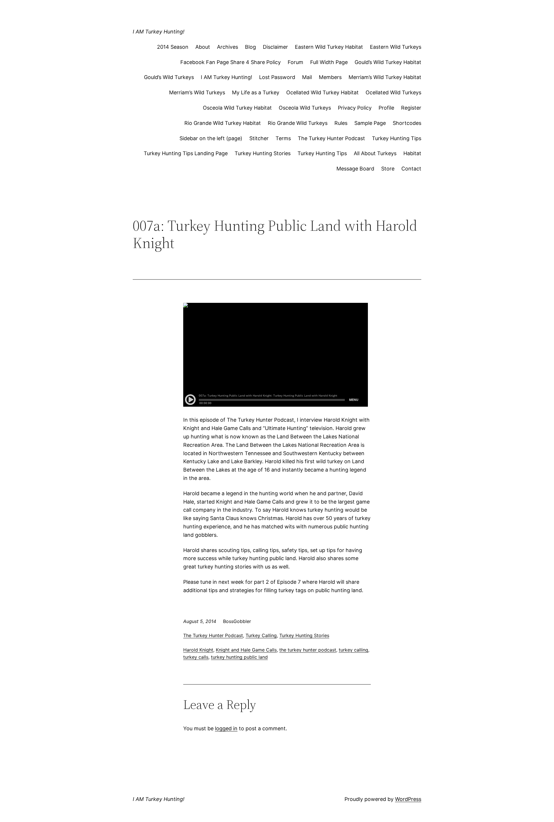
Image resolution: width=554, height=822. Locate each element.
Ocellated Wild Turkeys (393, 92)
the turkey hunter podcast (307, 650)
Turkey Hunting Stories (263, 153)
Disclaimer (275, 47)
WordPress (408, 799)
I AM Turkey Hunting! (158, 32)
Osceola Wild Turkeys (305, 108)
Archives (227, 47)
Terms (283, 138)
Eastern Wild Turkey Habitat (329, 47)
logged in (226, 728)
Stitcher (259, 138)
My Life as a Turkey (255, 92)
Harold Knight (198, 650)
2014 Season (172, 47)
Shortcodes (407, 123)
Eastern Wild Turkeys (395, 47)
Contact (411, 169)
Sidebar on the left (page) (210, 138)
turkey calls (195, 657)
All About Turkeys (375, 153)
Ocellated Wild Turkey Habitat (322, 92)
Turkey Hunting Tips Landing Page (186, 153)
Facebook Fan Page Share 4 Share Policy (230, 62)
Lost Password (277, 77)
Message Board (355, 169)
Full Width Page (329, 62)
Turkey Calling (261, 635)
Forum (295, 62)
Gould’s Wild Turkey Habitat (388, 62)
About (202, 47)
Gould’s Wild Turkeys (169, 77)
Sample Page (370, 123)
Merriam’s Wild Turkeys (197, 92)
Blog (250, 47)
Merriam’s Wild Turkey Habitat (385, 77)
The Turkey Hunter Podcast (331, 138)
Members (330, 77)
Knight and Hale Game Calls (246, 650)
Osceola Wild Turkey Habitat (237, 108)
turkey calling (353, 650)
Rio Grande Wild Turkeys (297, 123)
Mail (307, 77)
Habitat (412, 153)
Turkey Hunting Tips (396, 138)
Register (411, 108)
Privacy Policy (355, 108)
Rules (340, 123)
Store (387, 169)
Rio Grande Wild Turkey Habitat (222, 123)
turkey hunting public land (239, 657)
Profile (386, 108)
